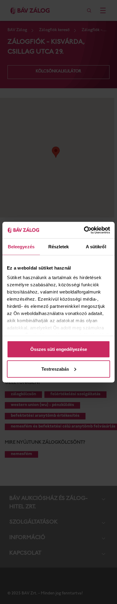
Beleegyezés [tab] (21, 246)
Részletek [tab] (58, 246)
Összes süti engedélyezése (58, 349)
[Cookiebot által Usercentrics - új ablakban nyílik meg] (84, 230)
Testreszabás (55, 368)
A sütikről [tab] (96, 246)
